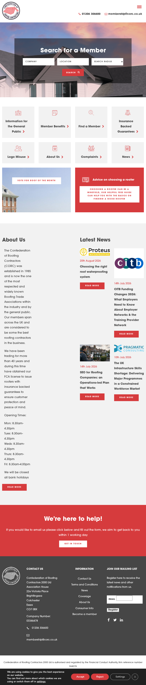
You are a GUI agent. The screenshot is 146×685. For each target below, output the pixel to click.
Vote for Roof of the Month (36, 181)
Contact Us (84, 579)
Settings (120, 676)
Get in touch (73, 544)
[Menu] (139, 6)
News (84, 590)
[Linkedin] (121, 620)
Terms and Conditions (84, 584)
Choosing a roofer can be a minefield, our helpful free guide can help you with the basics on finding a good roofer (109, 194)
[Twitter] (115, 620)
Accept (80, 676)
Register (113, 610)
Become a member (84, 614)
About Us (84, 602)
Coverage (84, 596)
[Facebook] (108, 620)
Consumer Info (84, 608)
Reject (99, 676)
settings (41, 681)
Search (71, 73)
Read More (14, 487)
